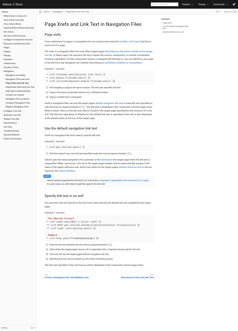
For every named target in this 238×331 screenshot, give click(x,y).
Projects (186, 4)
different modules (116, 62)
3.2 (217, 11)
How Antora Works (12, 24)
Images (7, 51)
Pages (6, 47)
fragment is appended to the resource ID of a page (124, 180)
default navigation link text (109, 103)
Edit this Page (230, 11)
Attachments (10, 63)
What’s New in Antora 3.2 (15, 16)
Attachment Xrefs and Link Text (20, 87)
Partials (7, 55)
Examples (8, 59)
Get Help (8, 127)
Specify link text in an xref (173, 32)
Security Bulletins (12, 134)
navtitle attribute (101, 159)
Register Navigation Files (17, 107)
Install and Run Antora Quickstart (19, 28)
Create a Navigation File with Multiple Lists (67, 277)
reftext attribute (67, 170)
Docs (19, 4)
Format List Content (15, 95)
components (135, 62)
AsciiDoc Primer (11, 67)
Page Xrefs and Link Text (17, 83)
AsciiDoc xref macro (129, 41)
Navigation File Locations (17, 99)
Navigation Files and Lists (17, 79)
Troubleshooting (11, 131)
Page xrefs (167, 23)
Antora (6, 4)
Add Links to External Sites (18, 91)
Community (219, 4)
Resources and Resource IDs (17, 43)
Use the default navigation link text (175, 27)
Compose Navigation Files (18, 103)
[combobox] (164, 4)
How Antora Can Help (14, 20)
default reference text (130, 167)
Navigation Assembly (15, 75)
